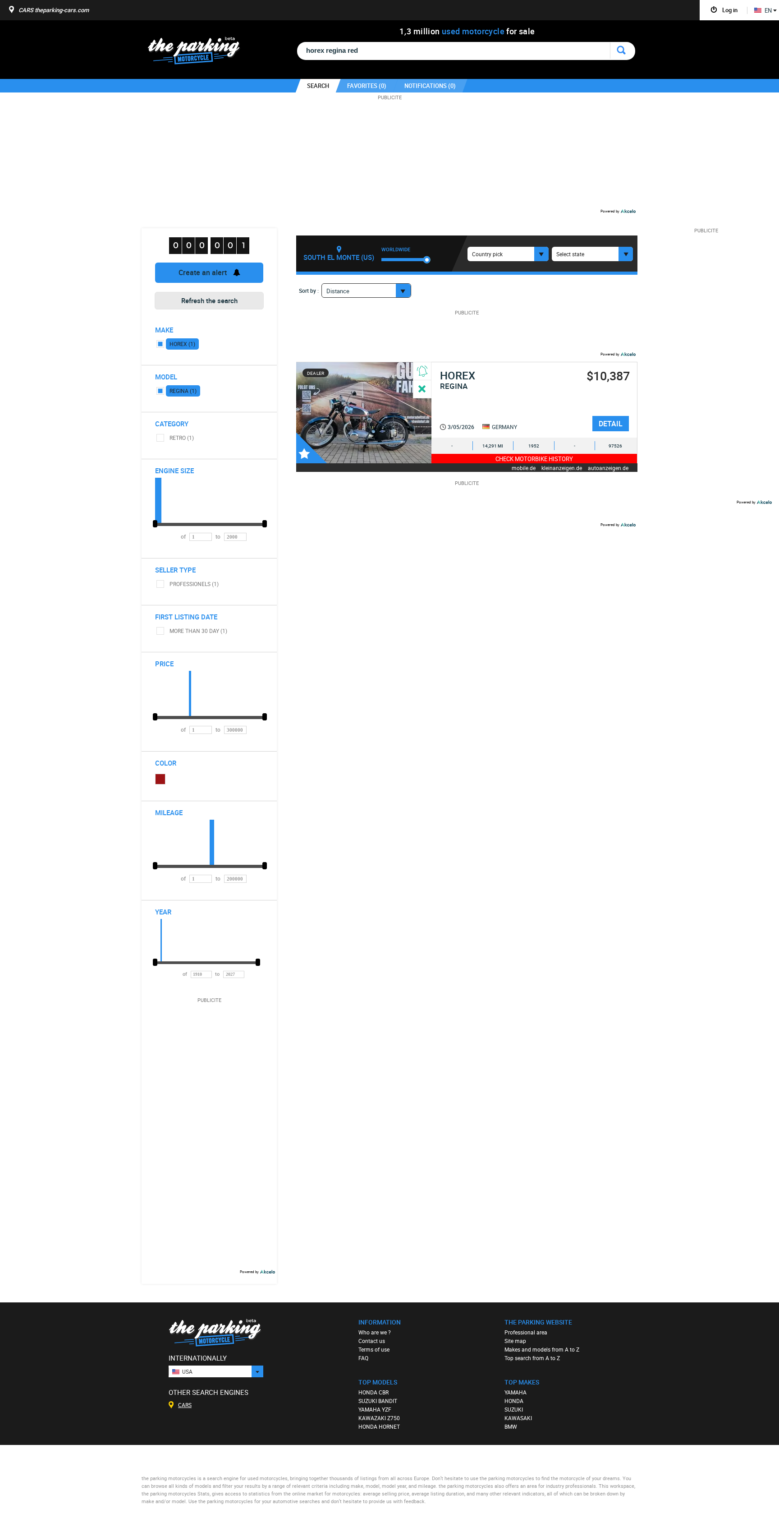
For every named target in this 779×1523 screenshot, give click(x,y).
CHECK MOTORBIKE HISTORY (534, 459)
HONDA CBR (373, 1392)
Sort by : (309, 290)
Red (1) (160, 779)
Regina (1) (183, 390)
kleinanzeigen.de (561, 467)
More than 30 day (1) (198, 630)
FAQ (363, 1357)
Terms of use (374, 1349)
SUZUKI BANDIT (377, 1400)
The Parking (198, 53)
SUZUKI (513, 1409)
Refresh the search (209, 300)
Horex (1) (182, 343)
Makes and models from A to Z (541, 1349)
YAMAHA (515, 1392)
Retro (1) (182, 437)
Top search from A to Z (532, 1357)
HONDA (513, 1400)
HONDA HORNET (379, 1426)
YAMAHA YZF (374, 1409)
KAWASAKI (518, 1417)
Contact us (371, 1340)
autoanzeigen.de (608, 467)
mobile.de (524, 467)
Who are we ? (374, 1332)
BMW (510, 1426)
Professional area (525, 1332)
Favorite (311, 448)
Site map (515, 1340)
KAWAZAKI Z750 (379, 1417)
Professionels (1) (194, 583)
